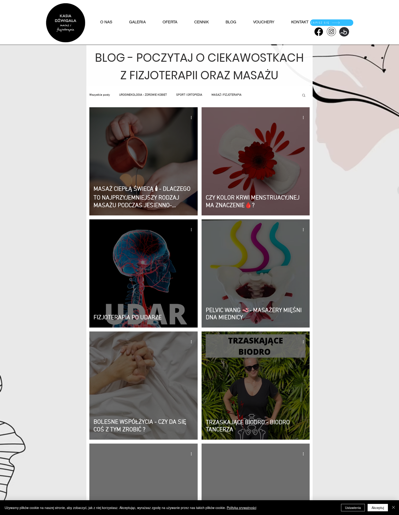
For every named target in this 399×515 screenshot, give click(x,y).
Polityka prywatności (241, 507)
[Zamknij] (393, 507)
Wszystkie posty (99, 95)
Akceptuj (378, 507)
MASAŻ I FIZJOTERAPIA (227, 95)
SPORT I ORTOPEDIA (189, 95)
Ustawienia (353, 507)
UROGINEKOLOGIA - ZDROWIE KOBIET (143, 95)
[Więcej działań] (193, 117)
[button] (304, 95)
